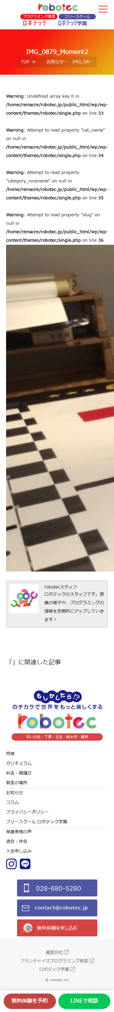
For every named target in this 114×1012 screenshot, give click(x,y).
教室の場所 (16, 783)
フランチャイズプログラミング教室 (54, 961)
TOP (25, 62)
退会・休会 (16, 841)
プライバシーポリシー (27, 812)
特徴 (10, 754)
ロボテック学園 (54, 969)
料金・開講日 (19, 773)
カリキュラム (19, 763)
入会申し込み (19, 851)
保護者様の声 (19, 832)
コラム (12, 802)
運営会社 (54, 952)
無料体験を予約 (30, 1001)
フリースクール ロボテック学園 (36, 822)
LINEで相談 (84, 1001)
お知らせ (55, 62)
